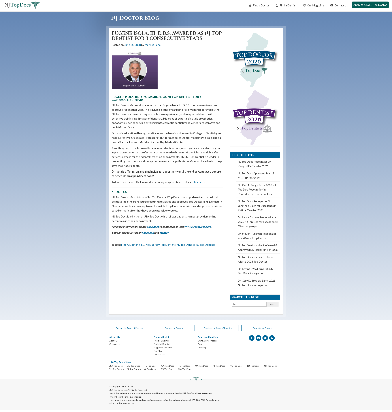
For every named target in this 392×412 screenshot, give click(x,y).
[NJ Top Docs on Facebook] (251, 338)
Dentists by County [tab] (262, 328)
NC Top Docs (236, 365)
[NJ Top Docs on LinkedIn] (258, 338)
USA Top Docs (116, 365)
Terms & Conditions (133, 396)
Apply (200, 344)
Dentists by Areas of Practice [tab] (218, 328)
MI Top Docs (219, 365)
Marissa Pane (153, 44)
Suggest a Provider (163, 347)
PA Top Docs (132, 369)
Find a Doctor (260, 5)
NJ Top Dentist (186, 244)
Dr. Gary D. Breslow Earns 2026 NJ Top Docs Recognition (256, 283)
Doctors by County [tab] (174, 328)
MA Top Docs (201, 365)
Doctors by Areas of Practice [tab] (129, 328)
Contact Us (341, 5)
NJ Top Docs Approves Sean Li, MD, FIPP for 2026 (256, 175)
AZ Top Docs (133, 365)
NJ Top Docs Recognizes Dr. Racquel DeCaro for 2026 (254, 164)
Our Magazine (315, 5)
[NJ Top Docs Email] (265, 338)
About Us (114, 340)
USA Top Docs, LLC (118, 390)
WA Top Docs (184, 369)
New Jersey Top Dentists (160, 244)
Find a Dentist (287, 5)
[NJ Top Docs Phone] (272, 338)
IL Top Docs (184, 365)
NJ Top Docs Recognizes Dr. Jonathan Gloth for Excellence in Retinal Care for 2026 (257, 206)
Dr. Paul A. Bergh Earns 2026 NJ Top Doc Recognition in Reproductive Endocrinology (257, 189)
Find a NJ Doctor (161, 340)
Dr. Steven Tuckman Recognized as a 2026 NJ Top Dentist (257, 236)
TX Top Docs (167, 369)
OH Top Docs (115, 369)
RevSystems (129, 403)
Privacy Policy (115, 396)
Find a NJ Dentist (162, 344)
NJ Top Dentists (205, 244)
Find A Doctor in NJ (132, 244)
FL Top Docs (150, 365)
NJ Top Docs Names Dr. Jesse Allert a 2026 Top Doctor (255, 259)
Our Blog (158, 351)
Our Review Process (207, 340)
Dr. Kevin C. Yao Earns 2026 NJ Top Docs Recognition (256, 271)
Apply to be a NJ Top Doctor (370, 4)
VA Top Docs (150, 369)
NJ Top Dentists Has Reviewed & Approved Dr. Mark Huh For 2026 (258, 247)
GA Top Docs (167, 365)
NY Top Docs (270, 365)
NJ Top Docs (253, 365)
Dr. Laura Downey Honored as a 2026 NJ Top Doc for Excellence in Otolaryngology (258, 222)
